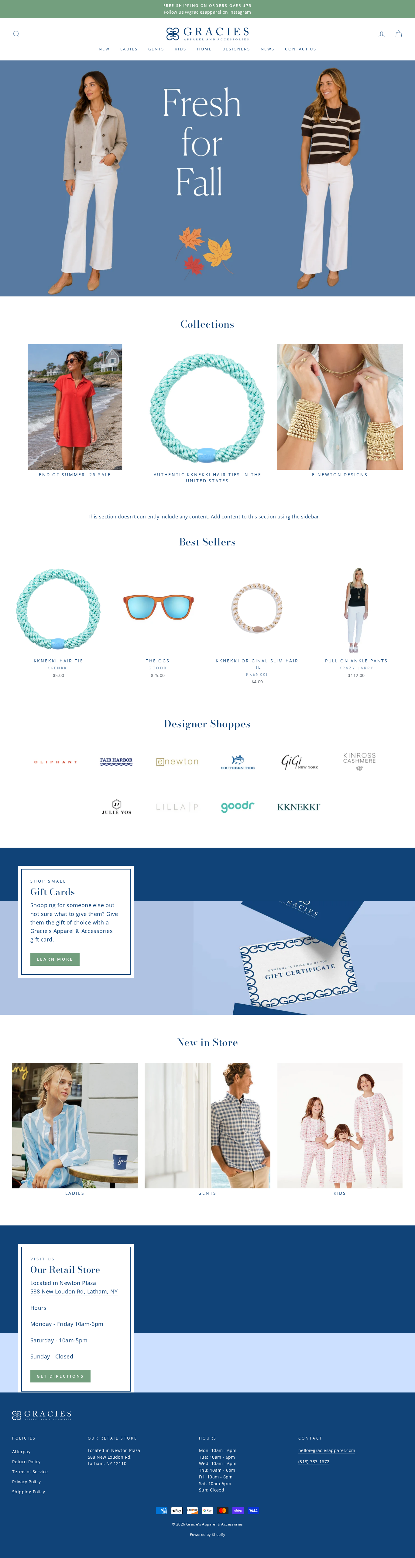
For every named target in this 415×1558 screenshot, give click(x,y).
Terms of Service (30, 1471)
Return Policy (26, 1461)
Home (204, 49)
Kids (180, 49)
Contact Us (300, 49)
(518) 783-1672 (314, 1461)
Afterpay (21, 1451)
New (104, 49)
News (268, 49)
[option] (207, 9)
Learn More (55, 959)
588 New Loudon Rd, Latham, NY (74, 1291)
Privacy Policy (26, 1482)
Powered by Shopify (207, 1534)
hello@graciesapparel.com (326, 1450)
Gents (156, 49)
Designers (236, 49)
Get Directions (60, 1376)
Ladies (129, 49)
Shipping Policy (28, 1492)
